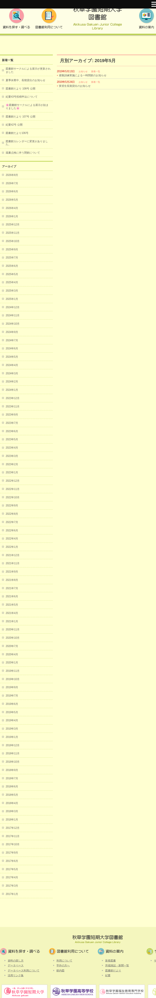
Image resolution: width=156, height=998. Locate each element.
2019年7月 (12, 695)
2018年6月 (12, 786)
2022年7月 (12, 522)
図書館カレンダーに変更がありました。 (27, 143)
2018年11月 (13, 753)
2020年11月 (13, 629)
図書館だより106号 (17, 133)
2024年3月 (12, 373)
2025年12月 (13, 224)
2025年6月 (12, 265)
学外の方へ (63, 965)
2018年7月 (12, 778)
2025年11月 (13, 232)
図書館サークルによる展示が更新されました (28, 70)
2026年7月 (12, 183)
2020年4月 (12, 654)
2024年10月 (13, 323)
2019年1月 (12, 737)
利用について (64, 960)
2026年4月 (12, 208)
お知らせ (83, 71)
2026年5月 (12, 199)
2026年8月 (12, 175)
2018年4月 (12, 803)
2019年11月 (13, 670)
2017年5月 (12, 869)
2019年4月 (12, 720)
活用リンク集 (16, 975)
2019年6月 (12, 703)
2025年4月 (12, 282)
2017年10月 (13, 844)
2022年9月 (12, 505)
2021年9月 (12, 571)
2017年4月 (12, 877)
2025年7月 (12, 257)
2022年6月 (12, 530)
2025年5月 (12, 274)
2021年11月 (13, 563)
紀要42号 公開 (14, 124)
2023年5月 (12, 439)
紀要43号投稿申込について (22, 96)
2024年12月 (13, 307)
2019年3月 (12, 728)
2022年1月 (12, 546)
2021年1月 (12, 621)
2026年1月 (12, 216)
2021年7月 (12, 588)
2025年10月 (13, 241)
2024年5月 (12, 356)
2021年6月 (12, 596)
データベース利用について (23, 970)
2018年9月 (12, 770)
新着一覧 (95, 71)
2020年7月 (12, 646)
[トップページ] (97, 19)
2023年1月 (12, 472)
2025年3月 (12, 290)
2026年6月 (12, 191)
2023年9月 (12, 414)
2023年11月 (13, 406)
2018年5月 (12, 794)
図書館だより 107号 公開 (20, 116)
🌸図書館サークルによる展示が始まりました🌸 (27, 106)
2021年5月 (12, 604)
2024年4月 (12, 365)
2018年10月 (13, 761)
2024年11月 (13, 315)
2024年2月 (12, 381)
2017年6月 (12, 860)
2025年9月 (12, 249)
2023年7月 (12, 422)
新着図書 (110, 960)
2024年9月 (12, 332)
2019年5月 (12, 712)
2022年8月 (12, 513)
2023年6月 (12, 431)
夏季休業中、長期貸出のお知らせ (25, 80)
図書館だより (113, 970)
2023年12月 (13, 398)
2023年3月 (12, 456)
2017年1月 (12, 894)
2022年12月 (13, 480)
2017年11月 (13, 836)
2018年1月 (12, 819)
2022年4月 (12, 538)
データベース (16, 965)
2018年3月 (12, 811)
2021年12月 (13, 555)
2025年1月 (12, 298)
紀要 (107, 975)
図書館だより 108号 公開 (20, 88)
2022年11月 (13, 489)
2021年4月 (12, 613)
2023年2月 (12, 464)
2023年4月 (12, 447)
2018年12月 (13, 745)
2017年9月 (12, 852)
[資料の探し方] (16, 19)
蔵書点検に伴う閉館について (23, 152)
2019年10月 (13, 679)
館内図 (60, 970)
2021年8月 (12, 579)
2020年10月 (13, 637)
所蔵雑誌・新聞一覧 (117, 965)
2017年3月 (12, 885)
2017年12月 (13, 827)
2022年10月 (13, 497)
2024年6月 (12, 348)
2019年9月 (12, 687)
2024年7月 (12, 340)
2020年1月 (12, 662)
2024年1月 (12, 389)
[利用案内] (48, 19)
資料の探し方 (16, 960)
